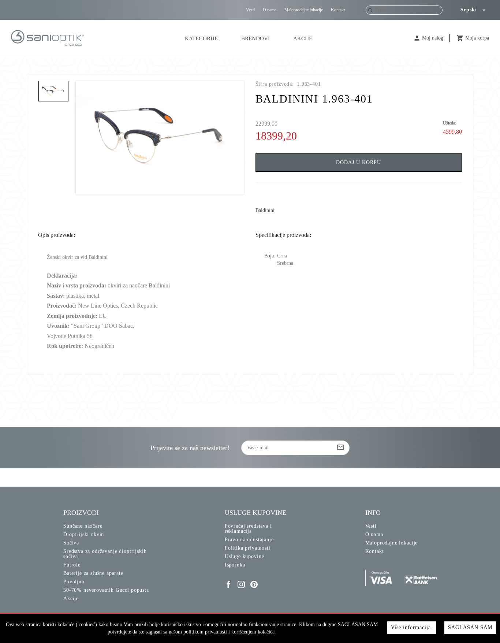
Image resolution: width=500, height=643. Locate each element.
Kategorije (201, 38)
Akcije (302, 38)
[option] (160, 137)
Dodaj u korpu (358, 162)
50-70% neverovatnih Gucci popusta (106, 590)
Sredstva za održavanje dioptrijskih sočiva (104, 554)
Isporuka (235, 565)
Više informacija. (412, 627)
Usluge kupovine (244, 556)
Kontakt (338, 9)
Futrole (72, 565)
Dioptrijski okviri (84, 534)
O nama (269, 9)
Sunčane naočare (82, 526)
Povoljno (74, 581)
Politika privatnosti (247, 548)
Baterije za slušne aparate (93, 573)
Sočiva (71, 543)
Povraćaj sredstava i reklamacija (248, 528)
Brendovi (255, 38)
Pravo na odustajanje (249, 539)
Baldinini (265, 210)
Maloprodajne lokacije (303, 9)
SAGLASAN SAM (470, 627)
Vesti (250, 9)
